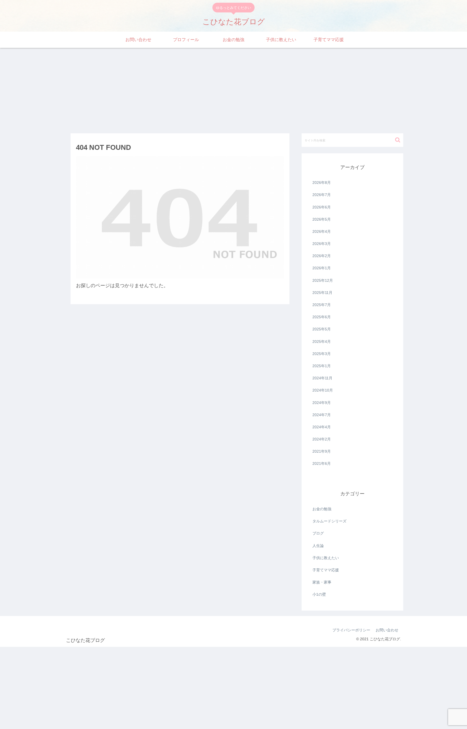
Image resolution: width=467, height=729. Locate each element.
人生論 (318, 546)
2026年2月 (321, 256)
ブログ (318, 533)
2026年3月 (321, 243)
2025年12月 (322, 280)
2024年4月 (321, 427)
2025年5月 (321, 329)
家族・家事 (321, 582)
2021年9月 (321, 451)
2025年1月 (321, 366)
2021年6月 (321, 463)
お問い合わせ (387, 630)
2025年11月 (322, 292)
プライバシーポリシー (351, 630)
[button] (397, 140)
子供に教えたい (325, 558)
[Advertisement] (233, 89)
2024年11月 (322, 378)
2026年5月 (321, 219)
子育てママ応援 (325, 570)
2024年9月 (321, 402)
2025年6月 (321, 317)
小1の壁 (319, 594)
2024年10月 (322, 390)
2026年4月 (321, 231)
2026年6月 (321, 207)
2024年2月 (321, 439)
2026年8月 (321, 182)
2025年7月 (321, 305)
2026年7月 (321, 195)
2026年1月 (321, 268)
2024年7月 (321, 415)
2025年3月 (321, 354)
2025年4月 (321, 341)
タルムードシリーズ (329, 521)
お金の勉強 (321, 509)
